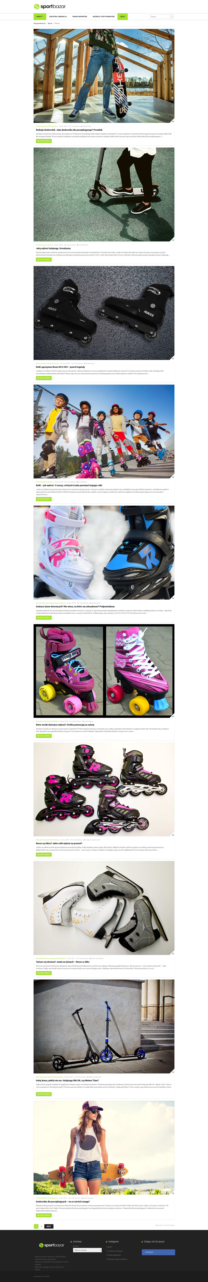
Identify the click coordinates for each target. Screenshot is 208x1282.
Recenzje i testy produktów (104, 16)
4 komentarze (71, 245)
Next (49, 1226)
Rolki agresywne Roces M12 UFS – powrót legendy (60, 367)
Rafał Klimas (87, 126)
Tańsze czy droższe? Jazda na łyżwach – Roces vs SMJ (62, 962)
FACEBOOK (149, 1252)
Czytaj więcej (44, 141)
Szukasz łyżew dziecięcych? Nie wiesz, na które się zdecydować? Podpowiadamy (75, 606)
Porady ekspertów (79, 16)
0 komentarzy (78, 363)
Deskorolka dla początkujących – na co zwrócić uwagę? (63, 1201)
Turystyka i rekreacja (58, 16)
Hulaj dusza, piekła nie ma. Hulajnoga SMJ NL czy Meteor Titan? (67, 1080)
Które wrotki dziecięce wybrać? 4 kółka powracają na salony (65, 724)
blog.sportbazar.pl (39, 23)
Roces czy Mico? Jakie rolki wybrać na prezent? (59, 843)
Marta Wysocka (88, 1198)
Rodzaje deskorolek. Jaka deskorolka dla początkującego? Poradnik (69, 130)
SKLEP (122, 16)
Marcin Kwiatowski (97, 958)
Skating (50, 126)
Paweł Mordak (83, 245)
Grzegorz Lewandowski (92, 840)
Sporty (39, 16)
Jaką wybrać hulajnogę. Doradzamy (53, 248)
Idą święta (39, 603)
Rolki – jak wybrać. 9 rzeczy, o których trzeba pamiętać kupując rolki (69, 485)
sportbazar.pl (90, 363)
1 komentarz (75, 126)
